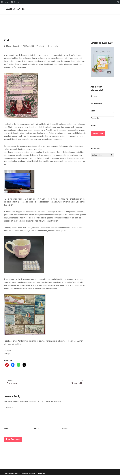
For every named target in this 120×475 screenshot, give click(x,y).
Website (65, 428)
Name (6, 428)
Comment (8, 407)
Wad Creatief (16, 9)
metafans (41, 474)
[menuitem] (2, 2)
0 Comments (53, 46)
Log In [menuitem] (7, 2)
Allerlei (41, 46)
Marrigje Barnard (12, 46)
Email (36, 428)
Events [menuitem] (16, 2)
